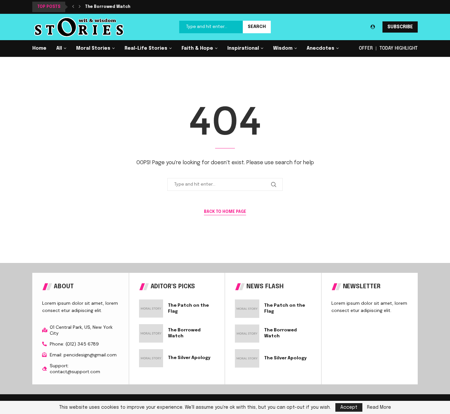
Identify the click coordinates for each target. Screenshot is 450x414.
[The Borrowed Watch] (151, 333)
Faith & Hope (197, 48)
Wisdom (283, 48)
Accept (348, 407)
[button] (73, 7)
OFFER (366, 48)
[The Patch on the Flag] (151, 308)
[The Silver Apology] (151, 358)
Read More (379, 407)
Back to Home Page (225, 212)
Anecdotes (320, 48)
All (59, 48)
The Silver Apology (189, 358)
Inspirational (243, 48)
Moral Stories (93, 48)
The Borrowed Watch (107, 7)
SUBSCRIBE (400, 27)
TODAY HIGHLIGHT (399, 48)
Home (39, 48)
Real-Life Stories (146, 48)
